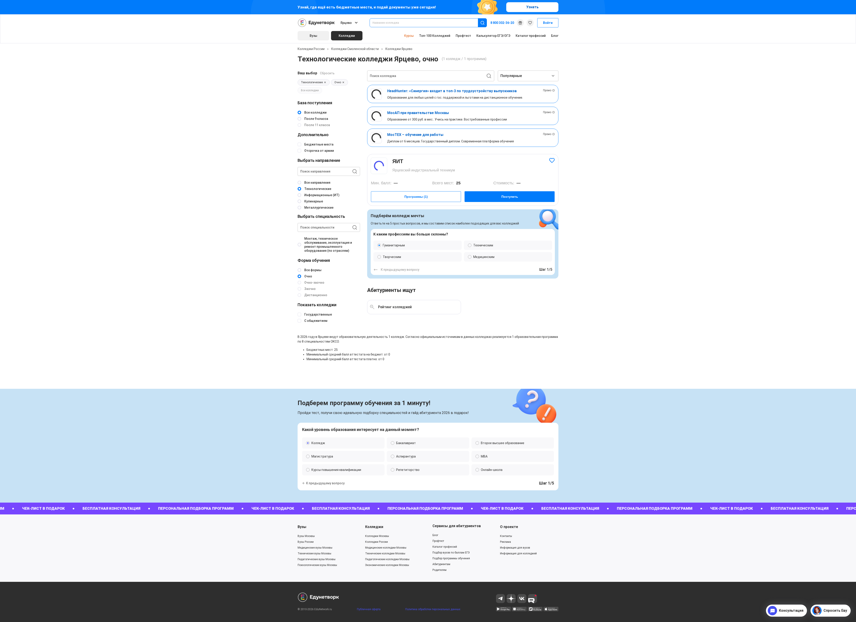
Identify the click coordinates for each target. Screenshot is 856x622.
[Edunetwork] (316, 23)
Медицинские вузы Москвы (315, 547)
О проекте (509, 527)
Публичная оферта (369, 609)
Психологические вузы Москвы (317, 565)
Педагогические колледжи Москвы (387, 559)
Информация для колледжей (518, 553)
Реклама (505, 541)
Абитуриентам (441, 564)
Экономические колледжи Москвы (387, 565)
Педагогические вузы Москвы (316, 559)
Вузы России (306, 541)
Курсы (409, 35)
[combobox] (426, 22)
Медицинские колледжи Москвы (385, 547)
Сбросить (327, 73)
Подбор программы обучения (451, 558)
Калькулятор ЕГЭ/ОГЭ (493, 35)
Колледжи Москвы (377, 536)
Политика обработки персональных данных (432, 609)
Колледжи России (311, 49)
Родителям (439, 570)
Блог (554, 35)
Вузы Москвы (306, 536)
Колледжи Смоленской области (355, 49)
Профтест (463, 35)
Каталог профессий (531, 35)
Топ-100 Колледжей (434, 35)
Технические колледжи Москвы (385, 553)
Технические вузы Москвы (314, 553)
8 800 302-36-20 (502, 23)
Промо (547, 90)
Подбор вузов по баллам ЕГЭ (451, 552)
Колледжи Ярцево (398, 49)
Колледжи (374, 527)
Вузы (302, 527)
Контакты (506, 536)
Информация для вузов (515, 547)
